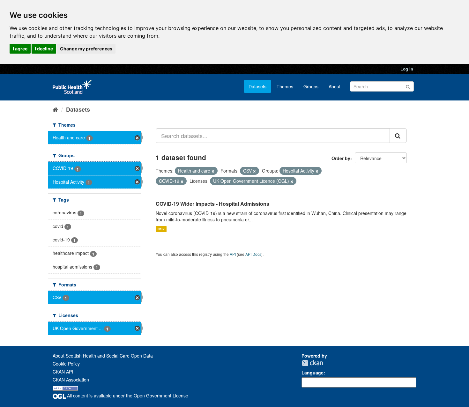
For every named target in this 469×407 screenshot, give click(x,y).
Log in (406, 69)
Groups (310, 86)
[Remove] (213, 171)
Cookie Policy (66, 363)
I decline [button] (44, 48)
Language (313, 372)
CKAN (312, 362)
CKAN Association (71, 379)
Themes (285, 86)
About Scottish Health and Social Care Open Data (103, 355)
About (334, 86)
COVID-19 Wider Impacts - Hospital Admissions (212, 203)
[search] (398, 135)
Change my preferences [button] (86, 48)
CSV (161, 228)
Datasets (257, 86)
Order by (340, 158)
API (233, 254)
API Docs (253, 254)
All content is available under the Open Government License (127, 395)
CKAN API (63, 371)
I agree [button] (20, 48)
